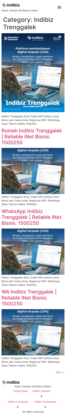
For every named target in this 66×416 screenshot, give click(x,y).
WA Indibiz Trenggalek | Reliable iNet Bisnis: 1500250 (29, 298)
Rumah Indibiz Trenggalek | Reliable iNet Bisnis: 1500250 (32, 136)
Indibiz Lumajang (17, 401)
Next (60, 372)
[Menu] (59, 7)
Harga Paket (20, 390)
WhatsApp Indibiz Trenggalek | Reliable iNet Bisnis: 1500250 (31, 217)
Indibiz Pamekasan (45, 401)
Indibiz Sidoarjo (41, 390)
